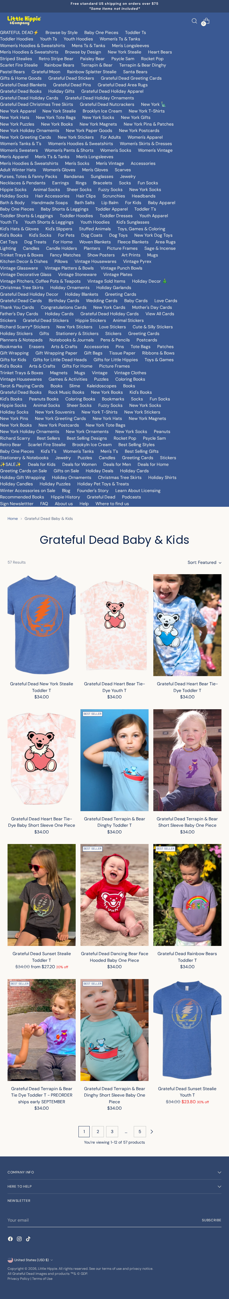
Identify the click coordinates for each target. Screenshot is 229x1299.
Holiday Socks (14, 196)
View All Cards (159, 314)
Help (84, 504)
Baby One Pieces (101, 32)
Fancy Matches (65, 255)
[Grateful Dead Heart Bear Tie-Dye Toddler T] (187, 625)
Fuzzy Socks (110, 189)
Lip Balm (109, 203)
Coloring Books (130, 379)
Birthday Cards (64, 301)
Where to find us (112, 504)
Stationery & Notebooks (24, 458)
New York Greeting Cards (25, 137)
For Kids (133, 203)
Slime (74, 386)
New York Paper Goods (89, 130)
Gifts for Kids (13, 360)
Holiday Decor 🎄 (150, 281)
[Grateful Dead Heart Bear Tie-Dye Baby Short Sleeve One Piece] (42, 760)
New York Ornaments (87, 431)
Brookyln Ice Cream (92, 444)
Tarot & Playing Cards (22, 386)
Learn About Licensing (138, 490)
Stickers (8, 320)
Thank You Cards (17, 307)
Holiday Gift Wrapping (22, 477)
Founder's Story (93, 490)
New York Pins (14, 418)
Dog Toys (118, 235)
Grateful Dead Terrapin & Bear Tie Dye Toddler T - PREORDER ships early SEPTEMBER (41, 1095)
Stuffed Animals (95, 229)
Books (57, 386)
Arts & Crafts (64, 346)
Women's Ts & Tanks (120, 39)
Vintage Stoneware (77, 274)
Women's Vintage (155, 150)
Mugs (152, 255)
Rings (81, 183)
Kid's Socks (40, 235)
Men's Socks (77, 163)
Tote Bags (141, 346)
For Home (63, 242)
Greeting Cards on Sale (23, 471)
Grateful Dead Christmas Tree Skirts (36, 104)
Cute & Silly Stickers (153, 327)
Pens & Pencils (115, 340)
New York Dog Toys (153, 235)
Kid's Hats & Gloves (19, 229)
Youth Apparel (153, 216)
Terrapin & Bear (97, 65)
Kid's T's (48, 451)
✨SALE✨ (10, 464)
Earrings (60, 183)
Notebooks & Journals (71, 340)
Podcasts (131, 497)
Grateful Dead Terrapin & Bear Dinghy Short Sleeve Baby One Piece (114, 1095)
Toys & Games (159, 360)
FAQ (44, 504)
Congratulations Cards (64, 307)
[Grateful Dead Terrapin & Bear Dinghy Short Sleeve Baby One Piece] (114, 1030)
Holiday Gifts (61, 91)
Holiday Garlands (113, 287)
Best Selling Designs (87, 438)
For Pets (66, 235)
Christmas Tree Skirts (22, 287)
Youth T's (9, 222)
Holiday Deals (99, 471)
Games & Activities (68, 379)
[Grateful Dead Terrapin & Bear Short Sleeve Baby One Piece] (187, 760)
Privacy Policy (19, 1278)
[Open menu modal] (218, 20)
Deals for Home (153, 464)
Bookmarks (11, 346)
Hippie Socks (13, 189)
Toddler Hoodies (16, 39)
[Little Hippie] (24, 20)
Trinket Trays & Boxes (21, 255)
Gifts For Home (77, 366)
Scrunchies (113, 196)
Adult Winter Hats (18, 170)
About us (64, 504)
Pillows (61, 261)
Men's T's (109, 451)
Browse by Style (62, 32)
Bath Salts (85, 203)
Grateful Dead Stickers (71, 78)
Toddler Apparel (111, 209)
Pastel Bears (12, 72)
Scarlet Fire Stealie (19, 65)
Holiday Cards (59, 314)
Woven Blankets (95, 242)
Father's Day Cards (19, 314)
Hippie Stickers (90, 320)
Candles (31, 248)
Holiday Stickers (16, 333)
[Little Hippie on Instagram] (19, 1240)
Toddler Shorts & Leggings (26, 216)
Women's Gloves (59, 170)
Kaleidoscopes (101, 386)
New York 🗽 (153, 104)
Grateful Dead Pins (72, 85)
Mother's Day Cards (152, 307)
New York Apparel (18, 111)
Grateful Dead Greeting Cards (131, 78)
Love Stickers (112, 327)
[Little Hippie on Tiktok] (28, 1240)
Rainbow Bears (59, 65)
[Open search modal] (194, 20)
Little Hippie (47, 1268)
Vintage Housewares (95, 261)
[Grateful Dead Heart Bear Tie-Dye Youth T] (114, 625)
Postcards (147, 340)
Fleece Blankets (133, 242)
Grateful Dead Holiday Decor (29, 294)
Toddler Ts (135, 32)
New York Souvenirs (55, 412)
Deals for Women (79, 464)
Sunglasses (102, 176)
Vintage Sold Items (106, 281)
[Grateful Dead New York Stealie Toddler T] (42, 625)
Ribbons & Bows (158, 353)
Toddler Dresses (116, 216)
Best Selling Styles (136, 444)
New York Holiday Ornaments (29, 130)
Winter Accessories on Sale (27, 490)
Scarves (123, 170)
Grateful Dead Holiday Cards (29, 98)
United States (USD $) (31, 1260)
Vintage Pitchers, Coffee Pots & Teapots (40, 281)
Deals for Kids (42, 464)
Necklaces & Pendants (23, 183)
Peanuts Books (44, 399)
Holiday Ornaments (70, 287)
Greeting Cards (120, 294)
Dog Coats (91, 235)
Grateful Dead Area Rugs (123, 85)
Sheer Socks (79, 189)
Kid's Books (11, 235)
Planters (92, 248)
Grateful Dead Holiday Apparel (112, 91)
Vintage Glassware (19, 268)
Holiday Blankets (81, 294)
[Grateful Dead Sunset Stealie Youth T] (187, 1030)
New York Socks (98, 117)
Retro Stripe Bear (56, 59)
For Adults (111, 137)
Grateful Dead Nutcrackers (107, 104)
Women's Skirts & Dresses (146, 143)
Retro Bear (10, 444)
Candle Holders (61, 248)
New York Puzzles (17, 124)
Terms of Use (42, 1278)
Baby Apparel (161, 203)
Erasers (36, 346)
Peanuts (162, 431)
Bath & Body (12, 203)
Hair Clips (86, 196)
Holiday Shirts (162, 477)
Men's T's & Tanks (52, 157)
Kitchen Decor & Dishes (24, 261)
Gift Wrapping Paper (56, 353)
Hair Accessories (52, 196)
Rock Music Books (66, 392)
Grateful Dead (101, 497)
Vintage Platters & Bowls (69, 268)
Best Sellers (48, 438)
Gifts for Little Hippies (116, 360)
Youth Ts (48, 39)
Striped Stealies (16, 59)
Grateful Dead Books (21, 91)
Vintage (100, 373)
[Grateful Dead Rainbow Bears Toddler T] (187, 895)
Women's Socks (115, 150)
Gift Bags (93, 353)
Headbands (144, 196)
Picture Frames (122, 248)
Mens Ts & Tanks (88, 45)
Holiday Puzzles (55, 484)
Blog (66, 490)
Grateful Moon (46, 72)
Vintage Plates (117, 274)
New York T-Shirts (147, 111)
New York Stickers (76, 137)
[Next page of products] (151, 1131)
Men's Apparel (14, 157)
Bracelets (102, 183)
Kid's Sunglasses (132, 222)
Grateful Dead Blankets (23, 85)
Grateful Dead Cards (21, 301)
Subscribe (211, 1220)
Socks (125, 183)
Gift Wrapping (14, 353)
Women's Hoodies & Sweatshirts (32, 45)
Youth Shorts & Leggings (49, 222)
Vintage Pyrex (137, 261)
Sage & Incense (160, 248)
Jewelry (128, 176)
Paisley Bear (92, 59)
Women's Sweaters (19, 150)
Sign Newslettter (17, 504)
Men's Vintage (110, 163)
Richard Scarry (15, 438)
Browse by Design (83, 52)
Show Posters (101, 255)
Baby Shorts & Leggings (65, 209)
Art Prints (130, 255)
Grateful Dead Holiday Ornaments (99, 98)
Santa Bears (135, 72)
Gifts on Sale (66, 471)
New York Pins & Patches (149, 124)
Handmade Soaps (50, 203)
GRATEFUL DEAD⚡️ (19, 32)
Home (13, 518)
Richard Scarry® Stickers (25, 327)
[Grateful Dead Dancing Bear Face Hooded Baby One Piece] (114, 895)
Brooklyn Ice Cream (102, 111)
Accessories (143, 163)
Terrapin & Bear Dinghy (142, 65)
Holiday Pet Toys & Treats (103, 484)
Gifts (44, 333)
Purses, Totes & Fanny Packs (28, 176)
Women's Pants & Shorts (69, 150)
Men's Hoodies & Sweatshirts (29, 52)
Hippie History (65, 497)
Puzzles (101, 379)
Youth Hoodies (78, 39)
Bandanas (74, 176)
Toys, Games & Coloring (141, 229)
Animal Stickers (128, 320)
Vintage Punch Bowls (121, 268)
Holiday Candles (16, 484)
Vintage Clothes (130, 373)
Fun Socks (148, 183)
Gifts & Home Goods (21, 78)
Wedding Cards (102, 301)
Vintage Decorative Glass (25, 274)
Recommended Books (22, 497)
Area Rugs (165, 242)
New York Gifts (136, 117)
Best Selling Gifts (142, 451)
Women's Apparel (145, 137)
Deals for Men (117, 464)
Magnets (59, 373)
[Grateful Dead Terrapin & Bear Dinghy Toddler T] (114, 760)
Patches (165, 346)
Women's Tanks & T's (20, 143)
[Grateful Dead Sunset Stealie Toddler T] (42, 895)
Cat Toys (9, 242)
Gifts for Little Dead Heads (60, 360)
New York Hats (14, 117)
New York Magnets (98, 124)
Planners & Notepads (21, 340)
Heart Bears (160, 52)
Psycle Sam (122, 59)
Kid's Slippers (59, 229)
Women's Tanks (78, 451)
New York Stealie (124, 52)
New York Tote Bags (56, 117)
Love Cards (165, 301)
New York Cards (109, 307)
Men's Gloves (95, 170)
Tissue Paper (122, 353)
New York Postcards (139, 130)
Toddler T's (145, 209)
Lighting (8, 248)
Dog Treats (35, 242)
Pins (120, 346)
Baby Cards (136, 301)
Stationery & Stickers (77, 333)
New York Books (57, 124)
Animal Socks (46, 189)
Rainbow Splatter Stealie (91, 72)
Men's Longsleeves (130, 45)
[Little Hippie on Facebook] (11, 1240)
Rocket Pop (152, 59)
